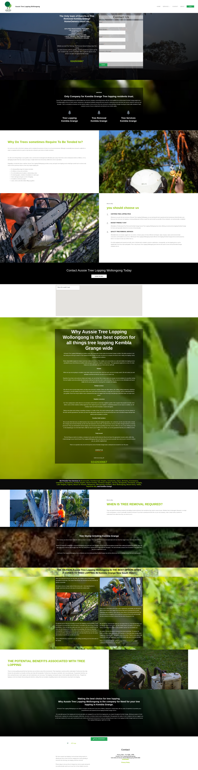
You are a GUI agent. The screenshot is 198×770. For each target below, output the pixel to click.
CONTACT (175, 6)
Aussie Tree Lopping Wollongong (27, 6)
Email (101, 36)
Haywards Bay (91, 486)
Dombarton (69, 483)
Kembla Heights (79, 483)
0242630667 (77, 61)
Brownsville (85, 481)
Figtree (69, 484)
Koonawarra (133, 481)
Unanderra (60, 483)
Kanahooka (111, 481)
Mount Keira (130, 484)
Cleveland (131, 483)
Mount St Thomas (79, 484)
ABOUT (182, 6)
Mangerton (91, 484)
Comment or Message (105, 51)
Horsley (115, 483)
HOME (158, 6)
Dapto (119, 481)
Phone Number (103, 29)
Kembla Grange (130, 640)
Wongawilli (122, 483)
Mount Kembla (91, 483)
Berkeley (125, 481)
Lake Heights (61, 484)
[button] (190, 6)
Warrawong (100, 484)
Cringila (139, 483)
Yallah (138, 484)
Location (101, 44)
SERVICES (166, 6)
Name (101, 22)
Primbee (108, 484)
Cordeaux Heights (104, 483)
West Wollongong (119, 484)
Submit (103, 64)
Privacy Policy (125, 762)
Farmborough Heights (98, 481)
